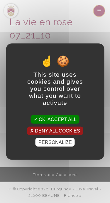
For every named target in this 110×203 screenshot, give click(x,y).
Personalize (55, 142)
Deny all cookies (57, 130)
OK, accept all (57, 119)
